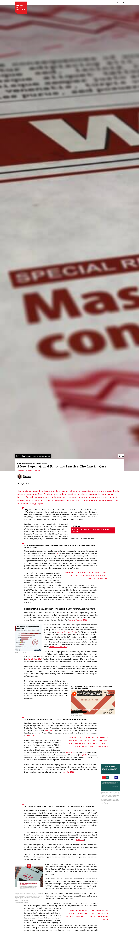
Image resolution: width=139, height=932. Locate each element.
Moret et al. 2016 (68, 772)
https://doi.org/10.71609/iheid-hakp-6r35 (28, 470)
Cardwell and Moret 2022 (58, 647)
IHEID (21, 8)
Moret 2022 (80, 840)
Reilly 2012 (70, 752)
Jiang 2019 (83, 755)
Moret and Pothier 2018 (33, 659)
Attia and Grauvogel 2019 (78, 620)
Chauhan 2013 (30, 735)
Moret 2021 (49, 730)
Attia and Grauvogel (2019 (66, 632)
